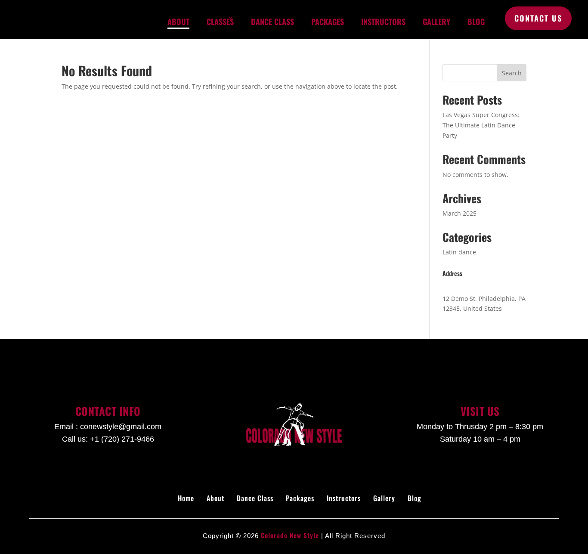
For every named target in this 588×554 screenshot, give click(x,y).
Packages (327, 21)
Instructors (383, 21)
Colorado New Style (290, 535)
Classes (220, 21)
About (178, 21)
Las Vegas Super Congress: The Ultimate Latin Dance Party (481, 125)
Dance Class (272, 21)
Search (512, 73)
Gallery (436, 21)
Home (186, 498)
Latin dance (459, 252)
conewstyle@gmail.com (120, 426)
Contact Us (538, 18)
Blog (476, 21)
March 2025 (460, 213)
